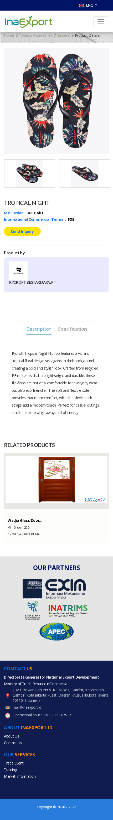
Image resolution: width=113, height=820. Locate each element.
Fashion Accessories (35, 35)
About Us (11, 736)
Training (10, 769)
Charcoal (15, 511)
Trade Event (13, 763)
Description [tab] (39, 329)
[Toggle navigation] (100, 21)
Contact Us (13, 742)
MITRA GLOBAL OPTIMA (26, 534)
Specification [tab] (72, 329)
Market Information (20, 776)
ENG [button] (89, 5)
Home (9, 35)
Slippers (63, 35)
